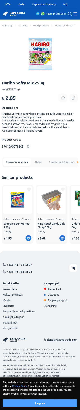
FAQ (65, 4)
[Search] (70, 14)
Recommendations (17, 162)
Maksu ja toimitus (13, 294)
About (38, 162)
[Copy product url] (73, 98)
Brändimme (50, 305)
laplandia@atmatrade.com (60, 339)
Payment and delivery (44, 4)
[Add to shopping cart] (28, 238)
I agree (40, 403)
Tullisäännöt (10, 322)
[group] (17, 214)
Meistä (7, 300)
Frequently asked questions (19, 311)
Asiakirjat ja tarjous (13, 317)
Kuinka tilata (10, 289)
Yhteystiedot (10, 328)
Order (21, 4)
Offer (8, 4)
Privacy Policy (19, 386)
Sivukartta (8, 305)
